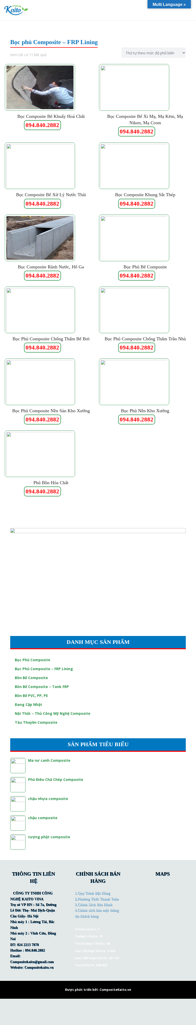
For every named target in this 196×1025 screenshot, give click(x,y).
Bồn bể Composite (31, 677)
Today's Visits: (87, 936)
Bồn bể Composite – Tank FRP (42, 686)
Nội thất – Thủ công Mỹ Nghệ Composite (52, 713)
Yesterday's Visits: (90, 943)
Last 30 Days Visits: (91, 951)
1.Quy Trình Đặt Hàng (92, 893)
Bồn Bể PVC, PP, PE (31, 695)
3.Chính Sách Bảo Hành (93, 905)
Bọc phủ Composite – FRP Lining (44, 668)
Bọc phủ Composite (32, 659)
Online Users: (86, 929)
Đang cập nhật (28, 704)
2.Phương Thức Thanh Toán (97, 899)
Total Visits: (85, 965)
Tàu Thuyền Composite (36, 722)
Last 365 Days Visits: (92, 958)
